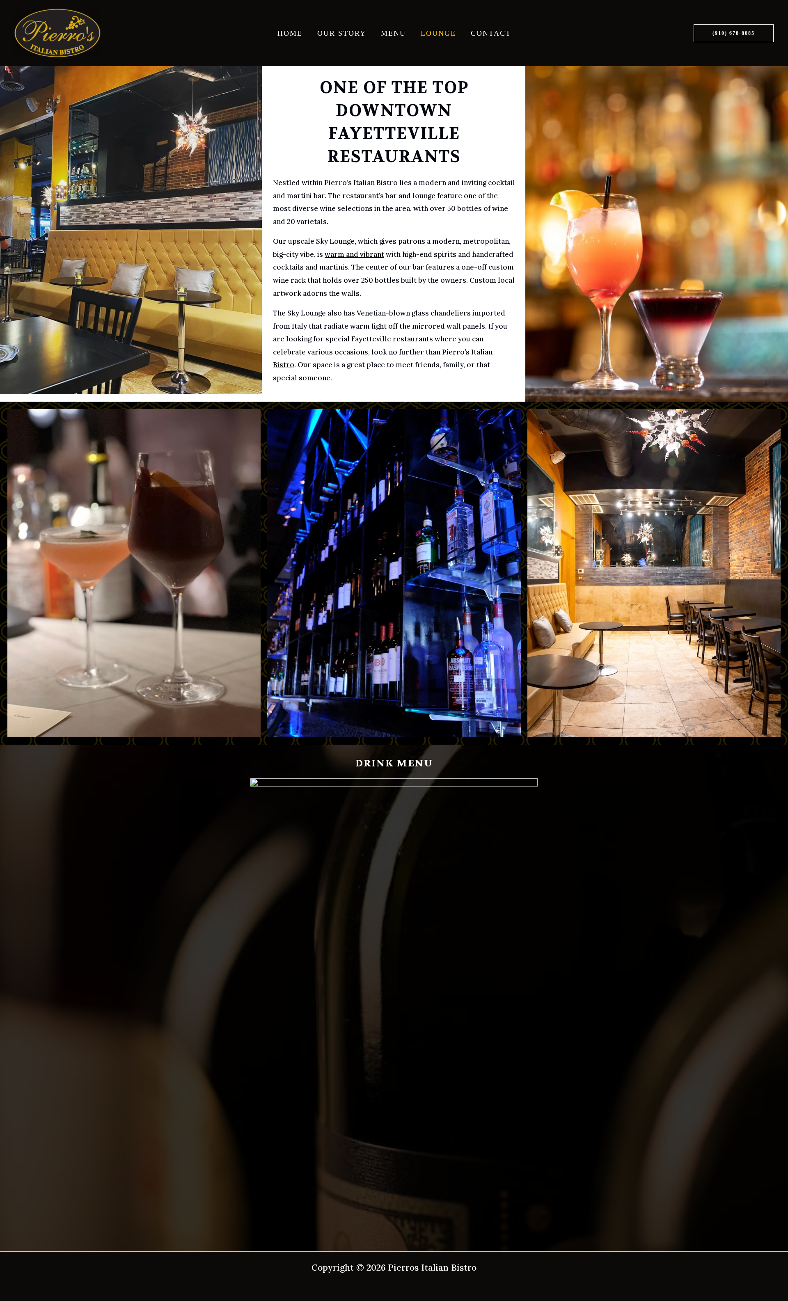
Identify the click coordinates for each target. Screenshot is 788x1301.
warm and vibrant (354, 254)
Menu (393, 33)
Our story (341, 33)
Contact (491, 33)
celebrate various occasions (320, 352)
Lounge (438, 33)
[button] (734, 33)
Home (289, 33)
